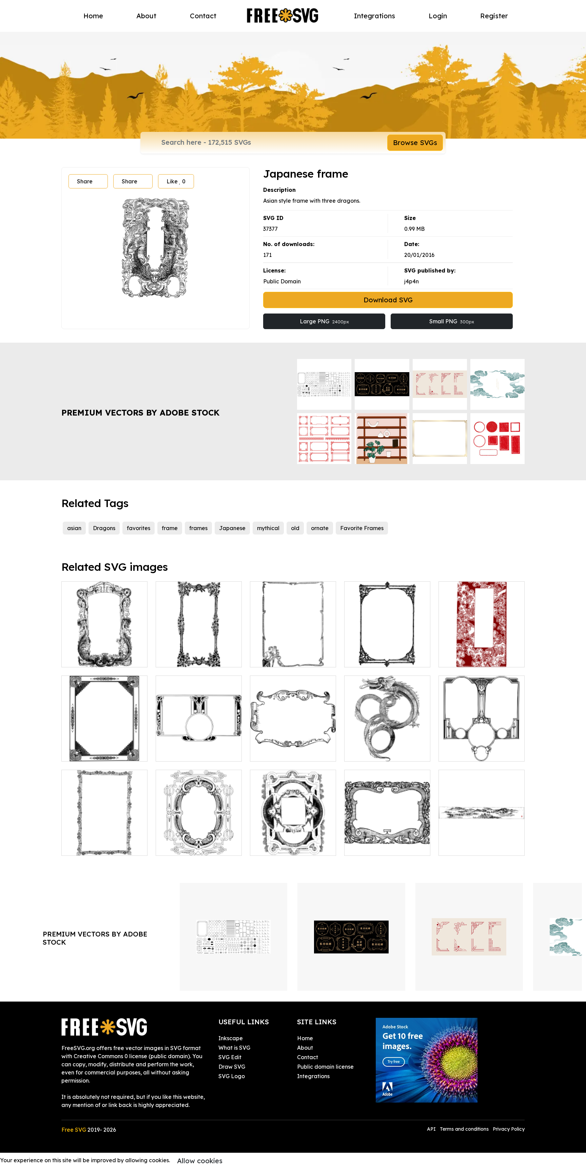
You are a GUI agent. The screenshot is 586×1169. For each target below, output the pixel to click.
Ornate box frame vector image (104, 748)
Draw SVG (231, 1066)
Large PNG (324, 321)
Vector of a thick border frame (387, 842)
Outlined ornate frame (286, 752)
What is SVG (234, 1047)
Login (438, 16)
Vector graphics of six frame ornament (481, 748)
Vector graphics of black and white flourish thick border (199, 649)
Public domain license (325, 1066)
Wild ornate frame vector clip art (104, 653)
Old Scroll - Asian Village (478, 846)
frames (198, 528)
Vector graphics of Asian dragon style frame (387, 748)
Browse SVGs (415, 142)
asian (74, 528)
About (146, 16)
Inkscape (230, 1038)
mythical (268, 528)
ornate (320, 528)
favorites (138, 528)
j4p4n (411, 281)
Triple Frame (179, 752)
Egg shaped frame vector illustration (199, 842)
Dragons (104, 528)
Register (494, 16)
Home (93, 16)
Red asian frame (468, 657)
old (295, 528)
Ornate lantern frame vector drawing (293, 842)
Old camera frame (281, 657)
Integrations (374, 16)
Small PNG (451, 321)
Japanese (232, 528)
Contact (203, 16)
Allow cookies (199, 1160)
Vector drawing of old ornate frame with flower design (104, 838)
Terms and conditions (464, 1129)
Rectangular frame (377, 657)
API (432, 1129)
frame (170, 528)
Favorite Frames (362, 528)
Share (85, 181)
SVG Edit (229, 1057)
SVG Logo (231, 1076)
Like (176, 181)
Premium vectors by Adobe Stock (140, 412)
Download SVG (388, 300)
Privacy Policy (509, 1129)
